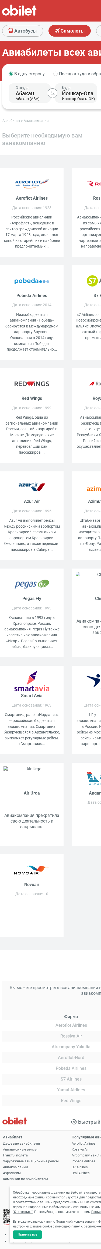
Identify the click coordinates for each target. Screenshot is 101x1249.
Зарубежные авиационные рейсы (31, 1161)
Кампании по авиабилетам (25, 1179)
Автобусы (25, 31)
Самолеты (72, 31)
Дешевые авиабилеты (21, 1143)
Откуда (22, 88)
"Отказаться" (23, 1212)
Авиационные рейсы (20, 1149)
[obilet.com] (32, 14)
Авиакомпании (15, 1167)
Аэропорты (12, 1173)
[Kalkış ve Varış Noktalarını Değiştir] (52, 93)
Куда (66, 88)
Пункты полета (15, 1155)
